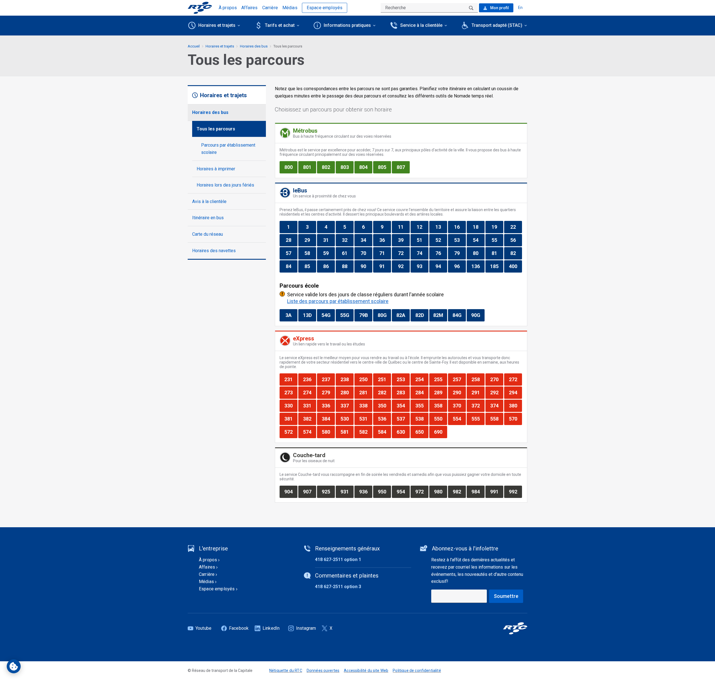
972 (421, 491)
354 (403, 405)
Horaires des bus (210, 112)
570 (515, 419)
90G (478, 315)
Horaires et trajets (220, 46)
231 (290, 379)
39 (404, 240)
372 (478, 405)
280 (347, 392)
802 (328, 167)
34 (366, 240)
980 (440, 491)
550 (440, 419)
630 (403, 432)
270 (496, 379)
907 (309, 491)
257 (459, 379)
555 (478, 419)
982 (459, 491)
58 (310, 253)
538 (421, 419)
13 (441, 227)
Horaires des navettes (214, 250)
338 (365, 405)
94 (441, 266)
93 (422, 266)
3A (291, 315)
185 (496, 266)
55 (497, 240)
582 (365, 432)
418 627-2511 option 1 (338, 559)
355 (421, 405)
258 (478, 379)
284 (421, 392)
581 (347, 432)
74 (422, 253)
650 (421, 432)
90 (366, 266)
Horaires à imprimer (216, 168)
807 (403, 167)
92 (404, 266)
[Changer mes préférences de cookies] (14, 666)
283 (403, 392)
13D (309, 315)
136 (478, 266)
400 (515, 266)
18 (479, 227)
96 (460, 266)
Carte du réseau (207, 234)
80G (384, 315)
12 (422, 227)
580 (328, 432)
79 (460, 253)
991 (496, 491)
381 (290, 419)
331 (309, 405)
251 (384, 379)
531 (365, 419)
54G (328, 315)
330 (290, 405)
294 (515, 392)
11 (404, 227)
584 (384, 432)
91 (385, 266)
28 (291, 240)
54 (479, 240)
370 (459, 405)
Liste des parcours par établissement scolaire (338, 301)
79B (365, 315)
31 (329, 240)
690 (440, 432)
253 (403, 379)
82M (440, 315)
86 (329, 266)
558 (496, 419)
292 (496, 392)
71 (385, 253)
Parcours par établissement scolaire (228, 148)
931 (347, 491)
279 (328, 392)
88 (348, 266)
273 (290, 392)
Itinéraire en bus (208, 217)
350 (384, 405)
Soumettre (506, 596)
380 (515, 405)
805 (384, 167)
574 (309, 432)
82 (516, 253)
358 (440, 405)
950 (384, 491)
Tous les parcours (216, 129)
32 (348, 240)
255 (440, 379)
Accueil (194, 46)
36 (385, 240)
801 (309, 167)
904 (290, 491)
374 (496, 405)
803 (347, 167)
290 (459, 392)
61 (348, 253)
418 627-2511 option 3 (338, 586)
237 (328, 379)
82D (421, 315)
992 (515, 491)
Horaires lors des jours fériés (225, 185)
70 (366, 253)
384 (328, 419)
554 (459, 419)
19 (497, 227)
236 (309, 379)
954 (403, 491)
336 (328, 405)
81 (497, 253)
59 (329, 253)
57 (291, 253)
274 (309, 392)
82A (403, 315)
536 (384, 419)
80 (479, 253)
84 (291, 266)
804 (365, 167)
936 (365, 491)
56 (516, 240)
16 (460, 227)
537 (403, 419)
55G (347, 315)
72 (404, 253)
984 (478, 491)
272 (515, 379)
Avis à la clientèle (209, 201)
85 (310, 266)
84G (459, 315)
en (520, 7)
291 (478, 392)
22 (516, 227)
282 (384, 392)
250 (365, 379)
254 (421, 379)
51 (422, 240)
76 (441, 253)
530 (347, 419)
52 (441, 240)
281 (365, 392)
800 (290, 167)
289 (440, 392)
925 (328, 491)
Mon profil (499, 8)
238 (347, 379)
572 (290, 432)
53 (460, 240)
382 (309, 419)
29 (310, 240)
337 (347, 405)
